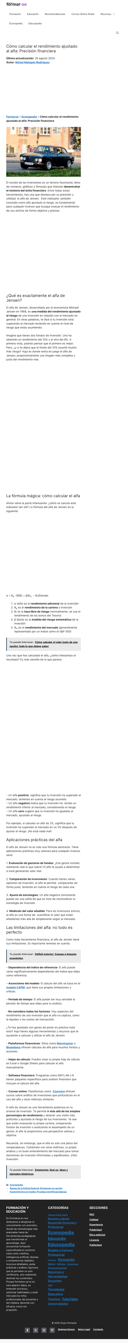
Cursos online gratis (58, 1215)
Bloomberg (13, 1047)
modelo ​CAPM (15, 987)
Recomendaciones (55, 14)
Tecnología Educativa (56, 1292)
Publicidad (95, 1229)
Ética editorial (97, 1234)
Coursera (59, 1091)
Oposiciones (72, 1264)
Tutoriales (70, 1299)
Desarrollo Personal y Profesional (62, 1225)
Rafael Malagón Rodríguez (32, 62)
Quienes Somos (66, 1329)
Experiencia (96, 1224)
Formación (15, 14)
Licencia (94, 1239)
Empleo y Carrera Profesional (60, 1252)
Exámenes (52, 1260)
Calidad (93, 1219)
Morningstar (65, 1043)
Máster (51, 1264)
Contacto (98, 1329)
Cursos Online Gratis (82, 14)
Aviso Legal (84, 1329)
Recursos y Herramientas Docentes (58, 1276)
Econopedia (15, 23)
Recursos (106, 14)
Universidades (58, 1303)
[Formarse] (16, 4)
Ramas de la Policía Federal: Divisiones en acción (36, 1188)
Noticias (61, 1264)
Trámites (54, 1299)
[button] (117, 33)
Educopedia (35, 23)
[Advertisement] (43, 88)
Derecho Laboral (58, 1218)
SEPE (50, 1285)
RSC (91, 1214)
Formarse (12, 116)
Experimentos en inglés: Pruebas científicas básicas (38, 1191)
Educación (33, 14)
